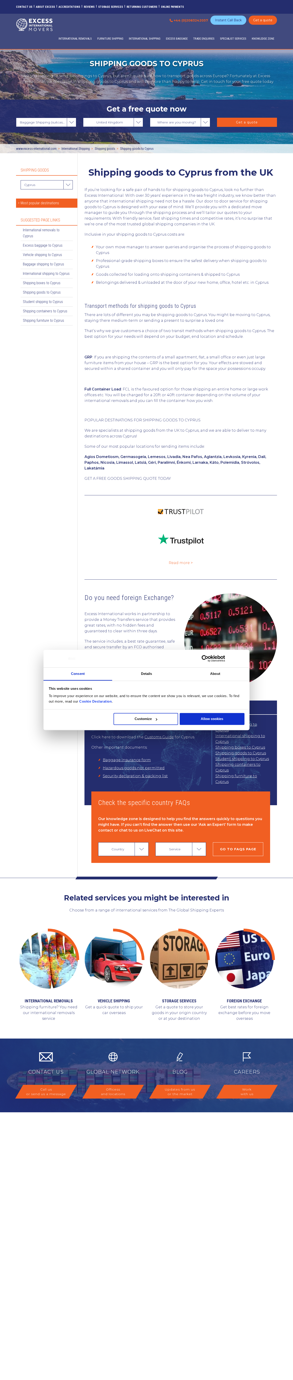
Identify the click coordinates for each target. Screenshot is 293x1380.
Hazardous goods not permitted (134, 768)
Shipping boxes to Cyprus (240, 747)
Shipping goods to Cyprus (240, 753)
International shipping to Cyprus (240, 739)
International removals (49, 1000)
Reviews (89, 6)
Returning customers (142, 6)
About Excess (45, 6)
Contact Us (24, 6)
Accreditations (69, 6)
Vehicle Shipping (114, 1000)
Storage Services (110, 6)
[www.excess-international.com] (34, 25)
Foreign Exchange (244, 1000)
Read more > (181, 563)
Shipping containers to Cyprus (237, 767)
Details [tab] (146, 674)
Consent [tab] (78, 674)
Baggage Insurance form (127, 760)
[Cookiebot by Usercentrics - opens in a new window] (205, 658)
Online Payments (172, 6)
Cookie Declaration (95, 701)
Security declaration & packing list (135, 776)
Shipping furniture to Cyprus (236, 779)
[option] (146, 976)
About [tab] (215, 674)
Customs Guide (159, 737)
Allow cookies (212, 719)
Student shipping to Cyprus (242, 759)
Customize (143, 719)
